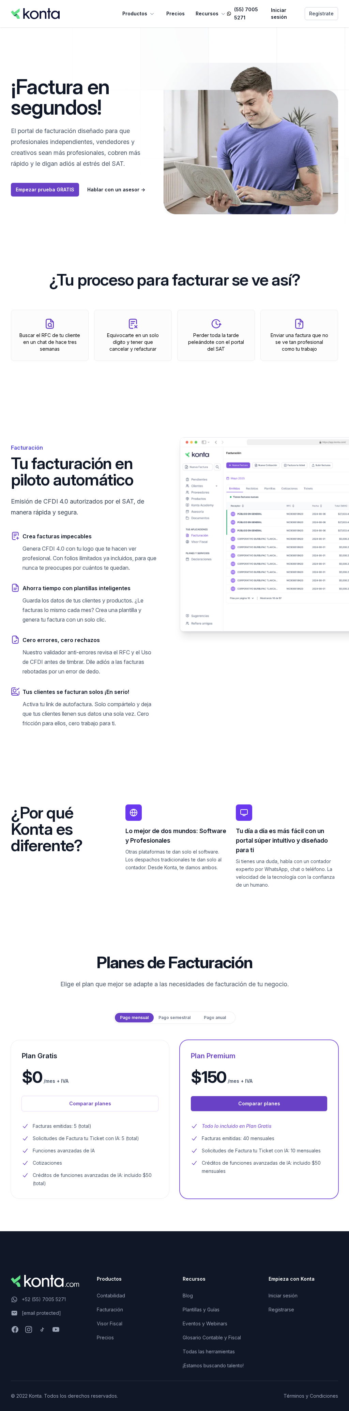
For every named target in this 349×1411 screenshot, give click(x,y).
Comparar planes (90, 1103)
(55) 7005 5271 (246, 13)
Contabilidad (111, 1295)
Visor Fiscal (109, 1323)
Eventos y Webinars (205, 1323)
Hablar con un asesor (116, 189)
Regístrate (321, 13)
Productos (134, 13)
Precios (175, 13)
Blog (188, 1295)
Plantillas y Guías (201, 1309)
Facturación (110, 1309)
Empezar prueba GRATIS (45, 189)
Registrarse (281, 1309)
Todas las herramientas (209, 1351)
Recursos (207, 13)
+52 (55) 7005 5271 (44, 1299)
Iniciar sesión (279, 13)
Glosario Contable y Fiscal (212, 1337)
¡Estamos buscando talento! (213, 1365)
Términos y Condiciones (311, 1396)
